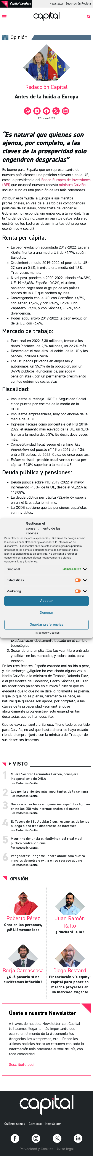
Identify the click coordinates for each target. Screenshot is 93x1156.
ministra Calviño (72, 185)
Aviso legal (65, 1149)
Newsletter (56, 3)
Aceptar (46, 601)
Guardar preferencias (46, 624)
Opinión (19, 879)
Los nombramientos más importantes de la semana (49, 791)
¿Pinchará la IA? (69, 932)
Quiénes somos (14, 1123)
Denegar (46, 612)
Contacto (35, 1123)
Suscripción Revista (78, 3)
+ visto (18, 764)
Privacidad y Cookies (46, 632)
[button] (4, 16)
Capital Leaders (20, 3)
